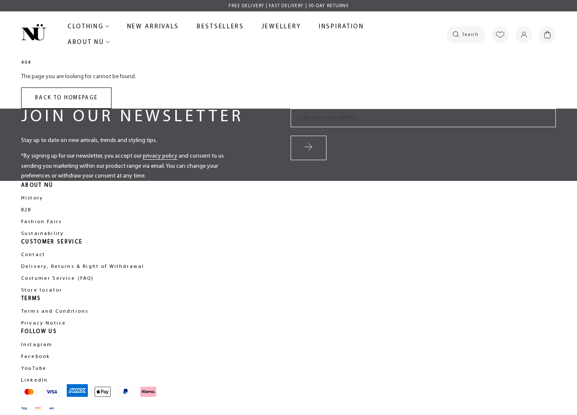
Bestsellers (220, 28)
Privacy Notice (43, 323)
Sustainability (42, 233)
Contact (33, 254)
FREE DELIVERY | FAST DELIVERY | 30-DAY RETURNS (289, 6)
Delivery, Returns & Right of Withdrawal (82, 266)
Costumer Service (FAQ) (57, 278)
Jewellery (281, 28)
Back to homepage (66, 98)
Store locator (41, 290)
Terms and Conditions (54, 311)
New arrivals (153, 28)
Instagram (36, 344)
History (32, 198)
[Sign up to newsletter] (309, 148)
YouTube (33, 368)
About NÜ (87, 43)
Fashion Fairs (41, 221)
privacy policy (160, 156)
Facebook (35, 356)
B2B (26, 210)
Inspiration (341, 27)
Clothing (87, 28)
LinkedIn (34, 380)
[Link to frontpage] (33, 34)
